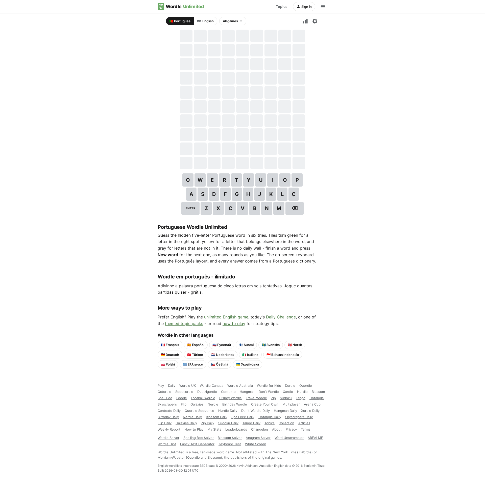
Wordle (185, 6)
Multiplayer (291, 404)
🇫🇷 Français (170, 345)
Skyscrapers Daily (299, 417)
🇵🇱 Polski (168, 364)
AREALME (315, 438)
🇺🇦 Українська (247, 364)
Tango (300, 398)
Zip (273, 398)
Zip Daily (207, 423)
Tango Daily (251, 423)
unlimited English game (226, 316)
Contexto (228, 392)
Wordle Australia (240, 385)
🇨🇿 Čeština (219, 364)
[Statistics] (305, 21)
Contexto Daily (169, 411)
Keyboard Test (230, 444)
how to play (234, 323)
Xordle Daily (310, 411)
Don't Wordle (269, 392)
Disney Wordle (230, 398)
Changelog (259, 429)
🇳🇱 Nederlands (222, 355)
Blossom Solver (230, 438)
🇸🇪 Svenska (271, 345)
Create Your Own (264, 404)
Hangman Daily (285, 411)
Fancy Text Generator (197, 444)
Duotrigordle (207, 392)
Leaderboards (236, 429)
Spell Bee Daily (242, 417)
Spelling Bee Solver (198, 438)
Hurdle (302, 392)
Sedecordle (184, 392)
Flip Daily (165, 423)
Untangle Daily (269, 417)
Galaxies (197, 404)
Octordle (164, 392)
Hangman (247, 392)
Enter (191, 208)
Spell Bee (165, 398)
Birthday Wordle (234, 404)
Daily (171, 385)
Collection (286, 423)
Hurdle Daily (227, 411)
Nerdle (213, 404)
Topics (281, 6)
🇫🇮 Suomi (246, 345)
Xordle (288, 392)
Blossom (318, 392)
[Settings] (314, 21)
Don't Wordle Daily (255, 411)
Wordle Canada (211, 385)
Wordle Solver (168, 438)
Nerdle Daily (192, 417)
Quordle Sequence (199, 411)
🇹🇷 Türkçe (195, 355)
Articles (304, 423)
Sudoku (286, 398)
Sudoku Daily (228, 423)
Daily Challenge (281, 316)
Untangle (316, 398)
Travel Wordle (256, 398)
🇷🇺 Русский (221, 345)
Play (161, 385)
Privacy (291, 429)
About (277, 429)
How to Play (193, 429)
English (208, 21)
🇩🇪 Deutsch (170, 355)
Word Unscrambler (289, 438)
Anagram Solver (258, 438)
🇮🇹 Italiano (250, 355)
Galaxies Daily (186, 423)
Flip (183, 404)
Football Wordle (203, 398)
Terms (305, 429)
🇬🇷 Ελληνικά (193, 364)
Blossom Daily (216, 417)
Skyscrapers (167, 404)
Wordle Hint (167, 444)
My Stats (214, 429)
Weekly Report (169, 429)
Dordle (290, 385)
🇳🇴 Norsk (295, 345)
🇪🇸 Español (195, 345)
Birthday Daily (168, 417)
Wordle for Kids (269, 385)
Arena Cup (312, 404)
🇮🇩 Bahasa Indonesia (282, 355)
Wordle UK (187, 385)
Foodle (181, 398)
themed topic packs (184, 323)
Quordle (305, 385)
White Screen (255, 444)
